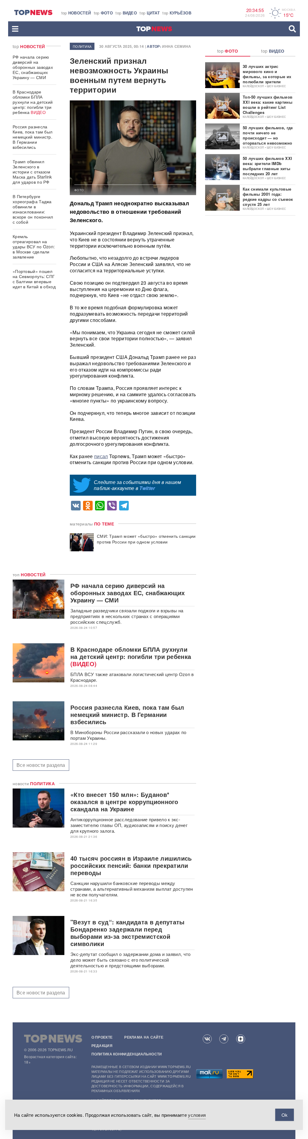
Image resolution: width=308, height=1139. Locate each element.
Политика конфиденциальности (126, 1054)
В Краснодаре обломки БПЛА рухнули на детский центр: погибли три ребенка (33, 102)
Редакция (101, 1045)
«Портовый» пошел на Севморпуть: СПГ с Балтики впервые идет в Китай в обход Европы (34, 281)
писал (101, 456)
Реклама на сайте (143, 1037)
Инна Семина (176, 46)
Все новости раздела (41, 764)
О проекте (102, 1037)
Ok (285, 1115)
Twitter (147, 488)
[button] (15, 28)
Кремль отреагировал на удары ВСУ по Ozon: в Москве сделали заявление (34, 246)
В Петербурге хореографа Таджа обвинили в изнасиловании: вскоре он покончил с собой (33, 209)
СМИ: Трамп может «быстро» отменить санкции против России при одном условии (146, 539)
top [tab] (227, 51)
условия (197, 1115)
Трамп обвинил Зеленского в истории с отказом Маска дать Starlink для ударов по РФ (32, 171)
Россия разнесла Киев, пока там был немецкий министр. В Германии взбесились (32, 137)
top (76, 13)
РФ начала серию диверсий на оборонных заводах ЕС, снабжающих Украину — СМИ (33, 67)
